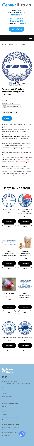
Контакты (4, 393)
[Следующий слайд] (29, 66)
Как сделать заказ (6, 391)
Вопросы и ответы (7, 399)
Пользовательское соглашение (10, 427)
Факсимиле (5, 411)
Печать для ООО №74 (19, 44)
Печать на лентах (6, 419)
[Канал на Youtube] (6, 377)
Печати (10, 44)
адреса (23, 23)
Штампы (4, 409)
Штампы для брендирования (10, 417)
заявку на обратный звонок (24, 161)
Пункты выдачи (6, 435)
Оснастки (4, 414)
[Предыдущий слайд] (5, 66)
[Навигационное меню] (30, 38)
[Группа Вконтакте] (3, 377)
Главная (4, 44)
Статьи (4, 438)
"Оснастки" (10, 171)
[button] (16, 29)
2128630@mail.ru (26, 159)
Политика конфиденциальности (10, 430)
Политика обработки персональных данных (14, 432)
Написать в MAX (16, 21)
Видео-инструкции (7, 396)
